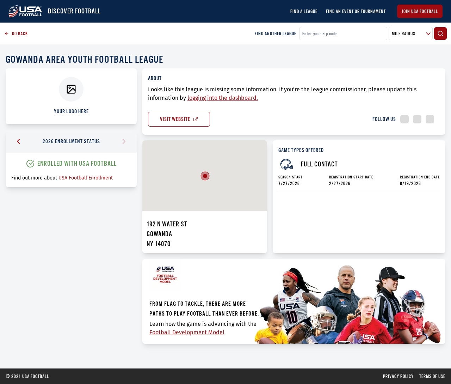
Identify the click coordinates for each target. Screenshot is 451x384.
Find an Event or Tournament (356, 11)
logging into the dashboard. (222, 98)
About (155, 78)
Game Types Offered (301, 150)
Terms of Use (432, 376)
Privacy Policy (398, 376)
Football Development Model (186, 332)
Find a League (303, 11)
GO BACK (20, 33)
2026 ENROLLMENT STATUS (71, 141)
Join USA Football (420, 11)
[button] (205, 176)
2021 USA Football (27, 376)
